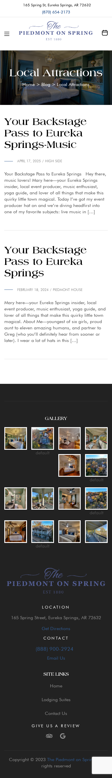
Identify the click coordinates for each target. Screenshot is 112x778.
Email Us (56, 658)
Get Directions (56, 628)
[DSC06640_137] (96, 531)
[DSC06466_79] (96, 438)
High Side (53, 161)
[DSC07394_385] (15, 498)
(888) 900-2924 (56, 649)
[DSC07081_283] (69, 438)
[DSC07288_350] (69, 531)
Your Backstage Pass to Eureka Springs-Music (45, 133)
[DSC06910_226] (69, 465)
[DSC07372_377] (15, 438)
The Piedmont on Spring (71, 759)
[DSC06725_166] (42, 498)
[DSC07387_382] (69, 498)
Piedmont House (67, 290)
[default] (42, 438)
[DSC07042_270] (15, 531)
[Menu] (6, 34)
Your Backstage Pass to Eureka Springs (45, 262)
